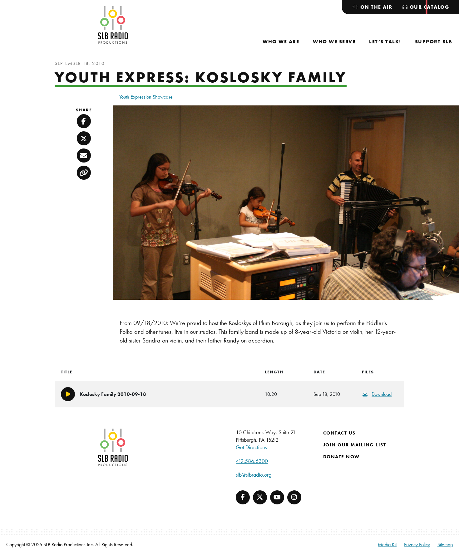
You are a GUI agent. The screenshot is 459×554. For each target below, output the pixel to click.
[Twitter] (260, 497)
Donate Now (341, 457)
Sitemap (445, 544)
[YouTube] (277, 497)
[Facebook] (243, 497)
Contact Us (339, 433)
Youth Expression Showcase (146, 97)
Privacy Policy (417, 544)
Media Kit (387, 544)
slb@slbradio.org (253, 474)
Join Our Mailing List (354, 445)
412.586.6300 (252, 460)
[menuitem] (281, 41)
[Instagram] (294, 497)
